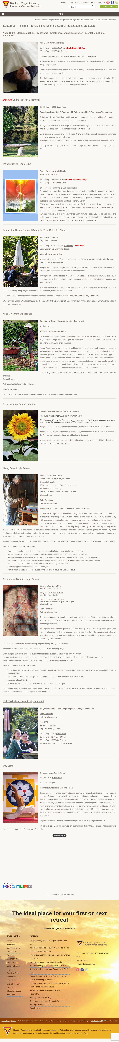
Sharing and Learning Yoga (41, 997)
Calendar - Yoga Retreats (50, 20)
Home (63, 2)
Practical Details (13, 973)
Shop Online (108, 6)
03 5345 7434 (82, 960)
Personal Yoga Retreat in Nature (19, 404)
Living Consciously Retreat (16, 468)
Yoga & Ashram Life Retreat (17, 314)
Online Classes (13, 966)
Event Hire (11, 977)
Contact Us (100, 2)
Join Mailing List (86, 2)
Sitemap (13, 1021)
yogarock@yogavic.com (86, 964)
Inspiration (11, 980)
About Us (72, 2)
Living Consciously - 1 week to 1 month (46, 962)
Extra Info (11, 995)
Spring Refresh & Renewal (21, 100)
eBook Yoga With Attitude (50, 639)
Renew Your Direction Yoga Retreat (21, 579)
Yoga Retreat (35, 1008)
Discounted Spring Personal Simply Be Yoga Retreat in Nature (35, 230)
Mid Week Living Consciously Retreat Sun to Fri (49, 966)
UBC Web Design (96, 1021)
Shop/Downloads (14, 991)
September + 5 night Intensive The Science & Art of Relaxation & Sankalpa (88, 20)
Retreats (10, 955)
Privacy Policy (6, 1021)
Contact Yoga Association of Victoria (59, 894)
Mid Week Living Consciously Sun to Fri (23, 701)
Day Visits (8, 766)
